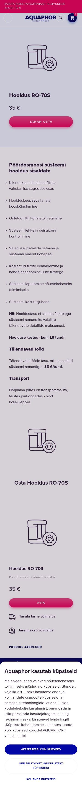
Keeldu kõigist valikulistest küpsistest (41, 766)
